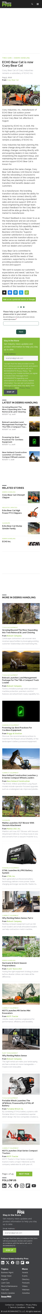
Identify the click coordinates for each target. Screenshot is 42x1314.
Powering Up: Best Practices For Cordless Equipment (12, 439)
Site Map (30, 1307)
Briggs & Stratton (14, 734)
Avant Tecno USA (14, 969)
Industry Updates (9, 507)
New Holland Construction (18, 781)
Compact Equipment (10, 773)
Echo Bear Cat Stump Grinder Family (12, 527)
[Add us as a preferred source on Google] (27, 292)
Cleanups (6, 523)
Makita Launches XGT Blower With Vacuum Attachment (18, 824)
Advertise (20, 1305)
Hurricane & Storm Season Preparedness (14, 964)
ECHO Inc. (6, 541)
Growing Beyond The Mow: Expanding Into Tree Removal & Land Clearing (14, 409)
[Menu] (38, 4)
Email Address (10, 354)
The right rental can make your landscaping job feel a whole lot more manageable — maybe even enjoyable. (19, 1064)
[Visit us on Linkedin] (4, 1186)
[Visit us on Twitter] (10, 1186)
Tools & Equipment (10, 627)
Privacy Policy (24, 388)
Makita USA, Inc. (14, 829)
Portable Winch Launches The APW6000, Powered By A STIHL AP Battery (18, 1103)
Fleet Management (10, 1053)
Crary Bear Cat (13, 80)
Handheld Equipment (10, 725)
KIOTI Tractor (12, 1016)
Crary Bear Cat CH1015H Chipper (13, 496)
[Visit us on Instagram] (22, 1186)
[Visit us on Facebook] (16, 1186)
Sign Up (10, 392)
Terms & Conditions (17, 1307)
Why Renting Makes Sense (14, 1055)
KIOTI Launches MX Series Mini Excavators (16, 1011)
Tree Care (7, 58)
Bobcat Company (14, 636)
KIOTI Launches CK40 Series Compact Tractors (19, 1152)
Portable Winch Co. (15, 1109)
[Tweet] (21, 292)
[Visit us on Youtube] (34, 1186)
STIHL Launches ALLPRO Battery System (17, 871)
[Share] (10, 292)
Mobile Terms (9, 388)
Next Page (24, 1174)
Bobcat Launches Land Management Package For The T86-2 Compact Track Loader (14, 424)
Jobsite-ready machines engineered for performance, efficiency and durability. (18, 1020)
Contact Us (9, 1305)
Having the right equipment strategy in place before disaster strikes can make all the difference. (20, 974)
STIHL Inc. (11, 876)
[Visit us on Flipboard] (28, 1186)
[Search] (32, 4)
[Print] (4, 292)
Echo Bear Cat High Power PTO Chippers (12, 511)
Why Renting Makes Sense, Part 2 (17, 918)
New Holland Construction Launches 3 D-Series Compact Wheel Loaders (14, 454)
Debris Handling (22, 58)
